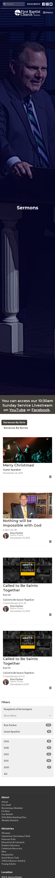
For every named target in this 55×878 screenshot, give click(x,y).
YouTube (17, 410)
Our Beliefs (7, 814)
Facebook (41, 410)
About (4, 802)
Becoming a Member (12, 808)
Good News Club (10, 858)
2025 (27, 748)
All (5, 774)
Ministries (7, 828)
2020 (27, 767)
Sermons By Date (14, 422)
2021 (27, 760)
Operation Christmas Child (15, 836)
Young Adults (8, 864)
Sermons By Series (16, 428)
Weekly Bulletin (10, 820)
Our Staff (6, 805)
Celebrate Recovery (11, 848)
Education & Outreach (12, 842)
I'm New (5, 811)
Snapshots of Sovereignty (18, 709)
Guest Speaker (27, 731)
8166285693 (33, 4)
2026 (27, 741)
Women (5, 833)
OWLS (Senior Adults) (13, 861)
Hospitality (7, 854)
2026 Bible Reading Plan (13, 817)
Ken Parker (27, 725)
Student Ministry (10, 845)
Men (3, 851)
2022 (27, 754)
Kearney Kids (8, 839)
